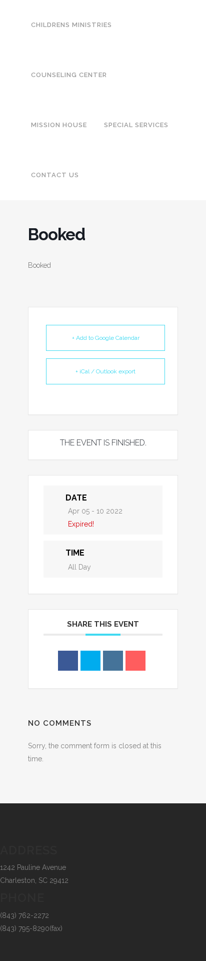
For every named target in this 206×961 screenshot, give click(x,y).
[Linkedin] (113, 661)
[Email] (136, 661)
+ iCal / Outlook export (106, 371)
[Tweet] (90, 661)
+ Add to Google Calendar (106, 337)
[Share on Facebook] (68, 661)
